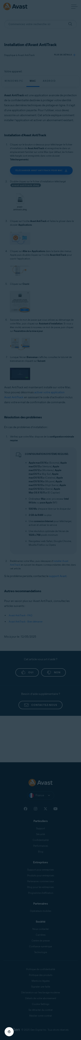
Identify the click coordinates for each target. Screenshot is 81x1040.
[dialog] (40, 520)
